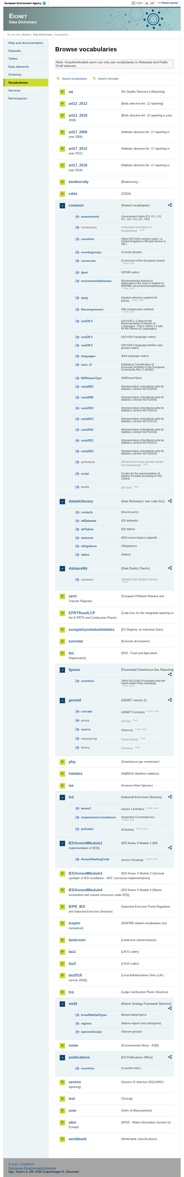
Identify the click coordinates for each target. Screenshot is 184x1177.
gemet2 (75, 700)
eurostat (76, 641)
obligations (89, 546)
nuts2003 (87, 386)
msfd (73, 1004)
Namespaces (17, 98)
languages (88, 356)
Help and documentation (25, 43)
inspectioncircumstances (98, 817)
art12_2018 (78, 115)
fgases (74, 670)
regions (86, 1023)
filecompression (92, 309)
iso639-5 (86, 345)
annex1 (86, 808)
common (76, 205)
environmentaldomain (96, 281)
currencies (88, 260)
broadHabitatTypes (94, 1015)
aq (71, 92)
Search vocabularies (74, 78)
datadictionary (81, 501)
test (72, 1099)
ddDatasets (88, 520)
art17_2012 (78, 149)
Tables (13, 58)
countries (87, 239)
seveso (75, 1082)
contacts (87, 512)
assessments (90, 216)
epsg (84, 297)
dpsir (84, 272)
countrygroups (91, 252)
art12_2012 (78, 103)
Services (14, 90)
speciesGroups (91, 1031)
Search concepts (108, 78)
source (85, 729)
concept (86, 711)
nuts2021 (87, 440)
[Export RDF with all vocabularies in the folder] (170, 205)
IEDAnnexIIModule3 (85, 873)
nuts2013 (87, 419)
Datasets (14, 50)
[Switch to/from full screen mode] (153, 3)
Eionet (26, 34)
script (85, 473)
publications (79, 1057)
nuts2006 (87, 397)
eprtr (73, 596)
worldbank (78, 1139)
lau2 (72, 963)
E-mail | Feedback (21, 1164)
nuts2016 (87, 429)
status (85, 554)
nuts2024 (87, 451)
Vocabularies (18, 82)
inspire (74, 923)
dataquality (78, 568)
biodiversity (79, 182)
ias (71, 785)
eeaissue (87, 537)
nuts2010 (87, 408)
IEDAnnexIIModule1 (85, 843)
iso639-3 (86, 337)
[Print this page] (147, 3)
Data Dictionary (42, 34)
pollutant (87, 829)
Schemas (15, 74)
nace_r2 (86, 364)
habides (75, 773)
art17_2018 (78, 165)
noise (73, 1045)
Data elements (18, 66)
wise (72, 1122)
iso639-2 (86, 321)
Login (139, 3)
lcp (71, 992)
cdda (73, 194)
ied (71, 797)
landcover (77, 940)
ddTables (87, 529)
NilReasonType (91, 378)
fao (71, 653)
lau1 (72, 952)
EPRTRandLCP (82, 613)
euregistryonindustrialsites (91, 629)
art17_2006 (78, 132)
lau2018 (75, 975)
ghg (72, 762)
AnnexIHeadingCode (95, 859)
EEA (27, 3)
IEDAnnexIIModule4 (85, 890)
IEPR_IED (77, 906)
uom (72, 1110)
